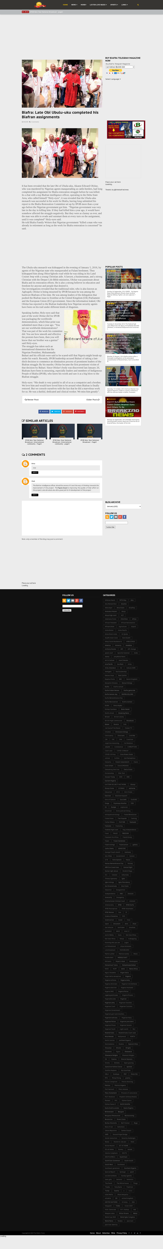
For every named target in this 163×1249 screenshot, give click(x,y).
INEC (121, 894)
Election (108, 796)
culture (107, 758)
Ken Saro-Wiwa (110, 939)
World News (109, 1221)
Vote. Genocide (110, 1209)
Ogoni (118, 1051)
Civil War (132, 735)
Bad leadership (121, 671)
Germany (128, 852)
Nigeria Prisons (127, 995)
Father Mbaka (110, 822)
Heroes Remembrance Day (114, 863)
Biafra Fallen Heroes (112, 690)
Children (108, 732)
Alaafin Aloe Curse (111, 638)
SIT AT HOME (123, 1146)
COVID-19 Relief (122, 751)
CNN (120, 739)
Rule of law (109, 1127)
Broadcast (130, 721)
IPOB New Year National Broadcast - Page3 (90, 441)
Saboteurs (121, 1127)
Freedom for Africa (111, 837)
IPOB (119, 905)
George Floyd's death (112, 852)
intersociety (109, 905)
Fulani (107, 841)
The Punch (108, 1183)
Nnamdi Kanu (109, 1033)
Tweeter (57, 411)
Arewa (107, 657)
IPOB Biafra (130, 905)
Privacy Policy (122, 1233)
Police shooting (127, 1082)
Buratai (116, 724)
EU (106, 807)
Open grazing (129, 1063)
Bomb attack (109, 713)
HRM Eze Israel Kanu (112, 867)
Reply (35, 472)
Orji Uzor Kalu (126, 1070)
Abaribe (124, 604)
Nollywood (122, 1036)
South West (109, 1164)
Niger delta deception (113, 976)
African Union (109, 626)
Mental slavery (124, 954)
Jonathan (132, 927)
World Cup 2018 (110, 1217)
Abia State (120, 608)
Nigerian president (127, 1021)
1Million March (110, 600)
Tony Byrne (118, 1187)
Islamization (109, 920)
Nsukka (121, 1044)
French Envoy (127, 837)
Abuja (123, 611)
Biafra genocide (129, 690)
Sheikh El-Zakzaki (120, 1142)
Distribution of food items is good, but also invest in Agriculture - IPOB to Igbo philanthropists (66, 12)
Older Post (92, 399)
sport (132, 1172)
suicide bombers (111, 1176)
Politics (107, 1085)
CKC (113, 739)
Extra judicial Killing (123, 811)
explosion (124, 807)
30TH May (122, 600)
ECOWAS (121, 788)
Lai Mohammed (110, 946)
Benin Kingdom (131, 679)
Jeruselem (116, 924)
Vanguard (108, 1206)
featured (133, 822)
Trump (107, 1191)
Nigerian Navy (126, 1018)
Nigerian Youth (110, 1029)
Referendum (109, 1112)
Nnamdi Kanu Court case (127, 1033)
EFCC (118, 792)
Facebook (44, 411)
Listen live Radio (98, 5)
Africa (134, 619)
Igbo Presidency (124, 882)
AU (121, 668)
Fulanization (123, 845)
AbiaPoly (132, 608)
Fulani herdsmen (119, 841)
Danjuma (108, 762)
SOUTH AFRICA (110, 1157)
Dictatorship (109, 773)
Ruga (135, 1123)
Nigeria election (111, 987)
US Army (124, 1202)
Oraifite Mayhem (111, 1070)
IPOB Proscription (111, 909)
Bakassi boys (109, 675)
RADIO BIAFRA (125, 1104)
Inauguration (120, 890)
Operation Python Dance (113, 1067)
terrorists (130, 1179)
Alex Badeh (126, 638)
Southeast (121, 1164)
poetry (127, 1078)
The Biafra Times (39, 1233)
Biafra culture (118, 687)
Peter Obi (134, 1074)
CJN (106, 739)
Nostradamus (109, 1044)
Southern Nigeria (130, 1168)
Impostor (108, 890)
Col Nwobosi (128, 743)
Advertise (106, 1233)
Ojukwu (114, 1059)
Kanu (119, 935)
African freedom (111, 623)
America (108, 645)
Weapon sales (110, 1213)
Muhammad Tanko (111, 965)
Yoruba (120, 1221)
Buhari (107, 724)
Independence (110, 894)
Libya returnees (125, 946)
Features (108, 826)
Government (120, 856)
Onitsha (117, 1063)
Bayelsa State (110, 679)
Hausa (128, 860)
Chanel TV (128, 728)
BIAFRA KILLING (127, 694)
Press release (123, 1089)
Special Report (110, 1172)
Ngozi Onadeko (110, 973)
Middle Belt (109, 957)
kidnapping (132, 939)
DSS (128, 777)
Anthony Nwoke (110, 649)
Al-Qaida (125, 634)
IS (126, 912)
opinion (129, 1067)
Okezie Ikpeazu (126, 1059)
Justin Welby (109, 935)
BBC (120, 679)
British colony (119, 717)
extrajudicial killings (112, 814)
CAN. (125, 724)
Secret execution (111, 1138)
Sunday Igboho (126, 1176)
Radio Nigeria (128, 1108)
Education (108, 792)
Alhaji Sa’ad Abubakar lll (113, 641)
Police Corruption (111, 1082)
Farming (134, 818)
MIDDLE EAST (122, 957)
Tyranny (116, 1191)
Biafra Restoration (111, 702)
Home (65, 5)
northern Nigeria (125, 1040)
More (83, 5)
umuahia (108, 1198)
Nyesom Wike (133, 1044)
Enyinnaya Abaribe (120, 803)
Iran (119, 912)
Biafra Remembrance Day (114, 698)
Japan (107, 924)
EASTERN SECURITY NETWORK (115, 784)
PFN (106, 1078)
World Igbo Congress (127, 1217)
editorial (132, 788)
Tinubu (107, 1187)
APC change (132, 649)
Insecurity (108, 897)
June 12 (126, 931)
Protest (107, 1100)
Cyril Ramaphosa (129, 758)
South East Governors (112, 1161)
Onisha (107, 1063)
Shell (132, 1142)
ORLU (107, 1074)
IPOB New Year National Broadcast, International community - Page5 (34, 442)
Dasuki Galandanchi (122, 762)
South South (128, 1161)
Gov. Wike (108, 856)
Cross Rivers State (126, 754)
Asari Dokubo (123, 660)
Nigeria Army (125, 980)
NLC (134, 1029)
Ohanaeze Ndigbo (111, 1055)
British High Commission (113, 721)
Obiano (118, 1048)
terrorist (119, 1179)
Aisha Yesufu (122, 630)
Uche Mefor (109, 1194)
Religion (121, 1112)
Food (107, 833)
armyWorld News (119, 657)
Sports (113, 5)
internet (132, 901)
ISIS (123, 916)
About (98, 1233)
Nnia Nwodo (109, 1036)
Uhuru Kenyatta (122, 1194)
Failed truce (109, 818)
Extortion (108, 811)
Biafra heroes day (111, 694)
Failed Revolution (130, 814)
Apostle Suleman (123, 653)
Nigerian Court (110, 1006)
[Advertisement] (81, 36)
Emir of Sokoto (110, 799)
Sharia (107, 1142)
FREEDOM (125, 833)
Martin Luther (109, 954)
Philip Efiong (116, 1078)
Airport (133, 626)
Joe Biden (121, 927)
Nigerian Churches (125, 1003)
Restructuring (129, 1115)
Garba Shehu (109, 848)
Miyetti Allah (120, 961)
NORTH (132, 1036)
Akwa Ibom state (111, 634)
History (130, 863)
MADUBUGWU (124, 950)
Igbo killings (109, 882)
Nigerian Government (112, 1010)
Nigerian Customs (126, 1006)
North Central (110, 1040)
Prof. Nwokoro (110, 1097)
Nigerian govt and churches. (114, 1014)
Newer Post (33, 399)
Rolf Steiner (125, 1123)
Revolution (109, 1119)
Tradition (129, 1187)
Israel (120, 920)
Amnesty (118, 645)
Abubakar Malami (111, 611)
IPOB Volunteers (127, 909)
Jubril (118, 931)
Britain (107, 717)
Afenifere (124, 619)
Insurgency (120, 897)
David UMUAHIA (123, 766)
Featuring (119, 826)
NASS (107, 969)
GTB (106, 860)
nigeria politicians (111, 995)
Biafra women (127, 702)
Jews (126, 924)
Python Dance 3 (110, 1104)
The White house (123, 1183)
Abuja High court (111, 615)
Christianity (109, 735)
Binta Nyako (118, 705)
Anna (33, 463)
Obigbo (128, 1048)
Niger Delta (124, 973)
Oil (106, 1059)
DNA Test (121, 773)
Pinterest (80, 411)
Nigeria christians (111, 984)
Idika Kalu (125, 875)
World (135, 1213)
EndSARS (134, 799)
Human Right (128, 867)
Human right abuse (111, 871)
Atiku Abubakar (110, 668)
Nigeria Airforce (110, 980)
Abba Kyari (108, 608)
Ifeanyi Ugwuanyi (111, 878)
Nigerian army (110, 1003)
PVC (116, 1100)
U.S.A (130, 1191)
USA (133, 1202)
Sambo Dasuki (126, 1130)
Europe (113, 807)
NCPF (115, 969)
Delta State (128, 769)
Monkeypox (133, 961)
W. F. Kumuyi (124, 1209)
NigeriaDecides (110, 999)
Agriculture (123, 626)
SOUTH (124, 1153)
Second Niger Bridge (120, 1134)
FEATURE (122, 822)
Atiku (130, 664)
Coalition (129, 739)
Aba (132, 600)
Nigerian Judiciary (111, 1018)
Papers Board (62, 488)
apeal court (109, 653)
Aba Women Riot (111, 604)
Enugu (107, 803)
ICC (106, 875)
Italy (128, 920)
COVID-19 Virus (110, 754)
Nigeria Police (123, 991)
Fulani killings (110, 845)
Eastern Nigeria (110, 781)
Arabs (136, 653)
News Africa (133, 969)
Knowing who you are (112, 942)
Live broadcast (110, 950)
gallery (135, 845)
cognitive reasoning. (112, 743)
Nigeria (128, 976)
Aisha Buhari (109, 630)
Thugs (135, 1183)
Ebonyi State (109, 788)
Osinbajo (116, 1074)
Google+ (68, 411)
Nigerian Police (110, 1021)
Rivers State (121, 1119)
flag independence (129, 830)
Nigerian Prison (110, 1025)
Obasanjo (108, 1048)
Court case (108, 751)
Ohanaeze (128, 1051)
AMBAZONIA (130, 641)
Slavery (120, 1149)
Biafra (107, 687)
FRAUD (115, 833)
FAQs (113, 1233)
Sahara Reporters (111, 1130)
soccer (130, 1149)
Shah (33, 481)
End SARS (123, 799)
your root (130, 1221)
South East (123, 1157)
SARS (106, 1134)
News (73, 5)
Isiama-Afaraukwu (111, 916)
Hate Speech (116, 860)
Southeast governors (112, 1168)
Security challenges (128, 1138)
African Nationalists (128, 623)
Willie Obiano (124, 1213)
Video (118, 1206)
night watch (124, 1029)
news (123, 969)
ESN (132, 803)
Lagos (126, 942)
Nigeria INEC (109, 991)
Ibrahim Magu (127, 871)
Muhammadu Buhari (129, 965)
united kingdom (127, 1198)
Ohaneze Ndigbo (128, 1055)
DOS (120, 777)
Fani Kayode (122, 818)
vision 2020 (128, 1206)
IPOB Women (109, 912)
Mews (136, 954)
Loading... (109, 184)
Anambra (129, 645)
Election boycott (121, 796)
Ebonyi (133, 784)
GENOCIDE (122, 848)
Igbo (123, 878)
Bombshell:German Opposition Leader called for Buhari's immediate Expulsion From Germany (119, 377)
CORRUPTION (132, 747)
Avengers (108, 671)
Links (124, 5)
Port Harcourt (109, 1089)
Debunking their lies (112, 769)
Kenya (122, 939)
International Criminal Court (115, 901)
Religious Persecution (112, 1115)
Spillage (123, 1172)
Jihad (134, 924)
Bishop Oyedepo (111, 709)
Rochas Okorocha (111, 1123)
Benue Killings (127, 683)
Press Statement (111, 1093)
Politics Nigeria (120, 1085)
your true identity (111, 1225)
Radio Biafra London (112, 1108)
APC (122, 649)
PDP (125, 1074)
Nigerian (123, 999)
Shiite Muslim (110, 1146)
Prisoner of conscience (129, 1093)
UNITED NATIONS (111, 1202)
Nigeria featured (127, 987)
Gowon (131, 856)
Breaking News (123, 713)
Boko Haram (125, 709)
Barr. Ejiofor (122, 675)
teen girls (108, 1179)
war (134, 1209)
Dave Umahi (109, 766)
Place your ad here (113, 182)
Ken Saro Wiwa (131, 935)
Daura (136, 762)
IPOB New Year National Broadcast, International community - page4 (62, 442)
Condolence (118, 747)
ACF (122, 615)
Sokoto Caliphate (111, 1153)
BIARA (107, 705)
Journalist (108, 931)
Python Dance (126, 1100)
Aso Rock (120, 664)
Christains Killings (121, 732)
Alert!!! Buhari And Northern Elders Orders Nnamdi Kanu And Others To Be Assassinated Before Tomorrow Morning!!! (121, 407)
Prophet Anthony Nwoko (128, 1097)
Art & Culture (109, 660)
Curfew (116, 758)
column (107, 747)
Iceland (114, 875)
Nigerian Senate (126, 1025)
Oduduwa (108, 1051)
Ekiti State (128, 792)
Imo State (125, 886)
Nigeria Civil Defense (129, 984)
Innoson (130, 894)
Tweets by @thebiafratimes (117, 190)
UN (116, 1198)
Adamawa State (110, 619)
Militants (108, 961)
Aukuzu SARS (130, 668)
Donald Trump (110, 777)
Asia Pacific (109, 664)
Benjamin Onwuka (111, 683)
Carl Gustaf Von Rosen (112, 728)
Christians (121, 735)
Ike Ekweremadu (111, 886)
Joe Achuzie (109, 927)
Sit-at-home (109, 1149)
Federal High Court (111, 830)
